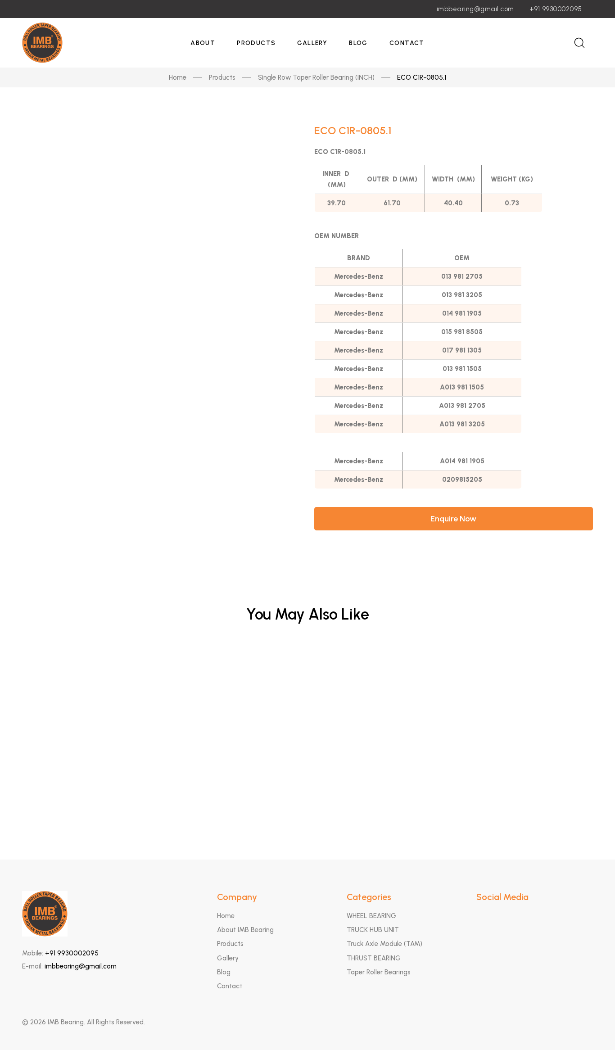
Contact (407, 43)
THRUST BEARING (374, 958)
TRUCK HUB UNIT (373, 930)
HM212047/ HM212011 (307, 760)
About (202, 43)
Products (256, 43)
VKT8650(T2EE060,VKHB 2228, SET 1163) (307, 716)
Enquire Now (453, 519)
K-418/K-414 (307, 805)
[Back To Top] (590, 1025)
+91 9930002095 (555, 9)
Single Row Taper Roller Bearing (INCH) (316, 77)
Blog (358, 43)
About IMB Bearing (245, 930)
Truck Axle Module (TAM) (384, 944)
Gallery (312, 43)
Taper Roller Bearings (379, 972)
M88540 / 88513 (307, 672)
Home (177, 77)
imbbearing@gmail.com (475, 9)
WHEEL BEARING (371, 916)
